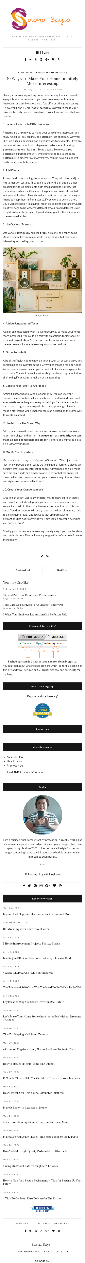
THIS (16, 772)
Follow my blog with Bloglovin (42, 874)
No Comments (54, 89)
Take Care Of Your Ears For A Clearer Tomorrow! (33, 604)
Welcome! (23, 1223)
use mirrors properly (57, 435)
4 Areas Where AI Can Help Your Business (28, 972)
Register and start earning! (42, 696)
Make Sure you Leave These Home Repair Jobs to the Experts (40, 1136)
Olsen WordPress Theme (32, 1251)
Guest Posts (42, 1223)
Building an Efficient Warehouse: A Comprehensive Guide (37, 958)
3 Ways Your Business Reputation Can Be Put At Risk (35, 614)
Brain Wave (25, 72)
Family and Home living (51, 72)
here (47, 665)
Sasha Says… (42, 1244)
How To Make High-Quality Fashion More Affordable (35, 1151)
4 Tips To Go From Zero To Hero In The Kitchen (32, 1198)
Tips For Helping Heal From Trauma (25, 1034)
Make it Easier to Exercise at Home (25, 1107)
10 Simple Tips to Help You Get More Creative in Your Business (41, 1078)
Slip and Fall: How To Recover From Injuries (29, 595)
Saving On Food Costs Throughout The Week (30, 1166)
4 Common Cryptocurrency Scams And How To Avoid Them (39, 1049)
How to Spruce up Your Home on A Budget (29, 1063)
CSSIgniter (62, 1251)
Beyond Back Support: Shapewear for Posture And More (37, 914)
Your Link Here (15, 757)
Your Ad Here (14, 761)
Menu (44, 52)
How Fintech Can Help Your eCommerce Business (33, 1093)
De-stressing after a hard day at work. (26, 929)
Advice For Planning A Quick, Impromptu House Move (36, 1122)
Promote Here (15, 765)
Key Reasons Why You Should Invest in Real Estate (33, 1002)
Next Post (62, 570)
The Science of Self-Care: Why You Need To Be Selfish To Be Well (42, 987)
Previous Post (23, 570)
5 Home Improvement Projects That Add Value (31, 943)
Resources (61, 1223)
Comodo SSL (42, 1260)
